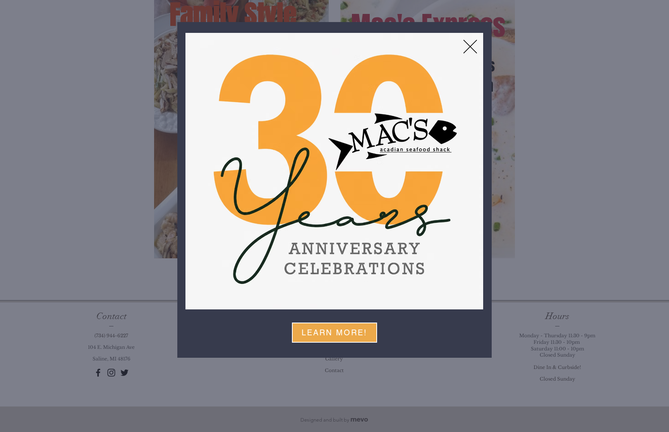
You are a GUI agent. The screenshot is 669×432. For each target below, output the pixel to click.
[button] (470, 46)
